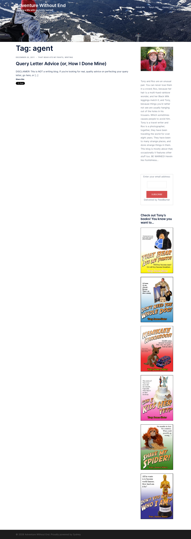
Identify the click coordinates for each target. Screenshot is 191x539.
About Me (140, 7)
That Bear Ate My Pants (50, 57)
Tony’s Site (154, 7)
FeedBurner (164, 199)
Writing (69, 57)
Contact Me (167, 7)
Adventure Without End (41, 5)
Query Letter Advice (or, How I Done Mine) (61, 63)
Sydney (77, 534)
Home (129, 7)
